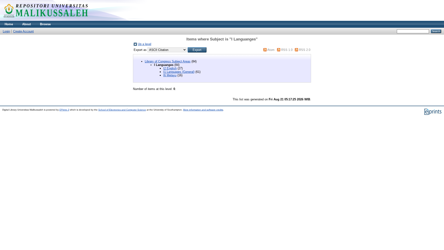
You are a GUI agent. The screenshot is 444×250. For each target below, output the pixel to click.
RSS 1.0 (287, 50)
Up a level (144, 44)
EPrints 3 (64, 109)
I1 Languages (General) (178, 72)
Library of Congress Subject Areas (168, 61)
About (26, 24)
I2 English (170, 68)
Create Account (23, 31)
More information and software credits (203, 109)
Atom (270, 50)
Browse (45, 24)
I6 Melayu (169, 75)
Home (9, 24)
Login (6, 31)
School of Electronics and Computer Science (122, 109)
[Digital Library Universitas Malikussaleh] (45, 20)
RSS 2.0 (304, 50)
